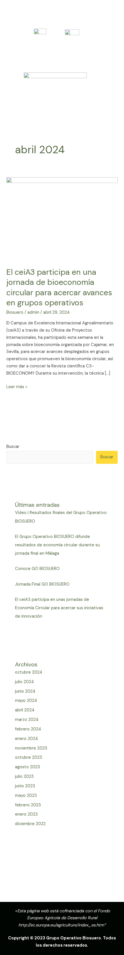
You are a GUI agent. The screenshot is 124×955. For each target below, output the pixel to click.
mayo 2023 (26, 795)
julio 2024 (24, 682)
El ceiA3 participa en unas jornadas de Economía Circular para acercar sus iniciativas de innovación (59, 608)
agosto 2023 (27, 767)
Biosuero (14, 312)
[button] (62, 116)
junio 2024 (25, 691)
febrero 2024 (28, 729)
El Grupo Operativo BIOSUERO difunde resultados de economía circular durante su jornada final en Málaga (57, 545)
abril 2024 (25, 710)
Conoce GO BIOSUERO (37, 568)
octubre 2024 (28, 672)
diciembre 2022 (30, 824)
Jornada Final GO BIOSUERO (42, 584)
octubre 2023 (28, 757)
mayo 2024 (26, 700)
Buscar (12, 446)
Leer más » (16, 387)
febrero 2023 (28, 805)
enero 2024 (26, 738)
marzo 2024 (27, 719)
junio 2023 (25, 786)
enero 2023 (26, 814)
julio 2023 (24, 776)
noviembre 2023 (31, 748)
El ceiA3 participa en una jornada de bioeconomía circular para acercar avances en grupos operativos (59, 287)
